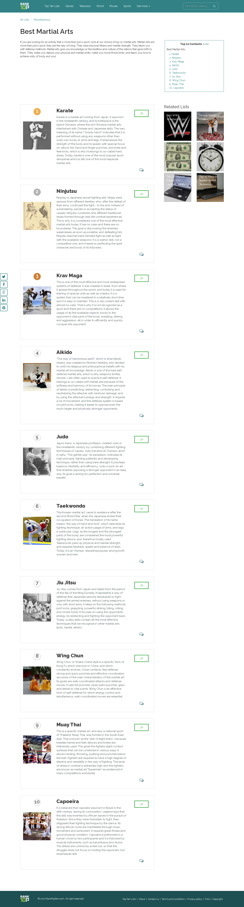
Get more (142, 6)
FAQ (207, 899)
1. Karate (174, 54)
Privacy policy (194, 899)
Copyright (217, 899)
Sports (127, 6)
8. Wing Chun (177, 80)
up (141, 113)
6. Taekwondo (177, 72)
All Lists (24, 19)
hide (205, 44)
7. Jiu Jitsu (175, 76)
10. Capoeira (176, 87)
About (142, 899)
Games (69, 6)
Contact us (153, 899)
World (100, 6)
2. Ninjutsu (175, 57)
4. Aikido (174, 65)
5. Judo (173, 69)
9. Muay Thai (176, 84)
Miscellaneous (42, 19)
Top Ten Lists (52, 6)
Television (85, 6)
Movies (113, 6)
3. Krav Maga (176, 61)
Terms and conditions (173, 899)
